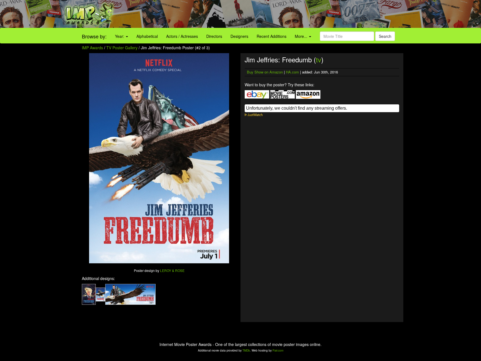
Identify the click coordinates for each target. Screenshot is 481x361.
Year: (120, 36)
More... (301, 36)
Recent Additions (271, 36)
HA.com (292, 72)
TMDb (246, 350)
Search (385, 36)
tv (318, 59)
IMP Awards (92, 47)
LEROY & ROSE (172, 270)
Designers (239, 36)
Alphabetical (147, 36)
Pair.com (278, 350)
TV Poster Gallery (122, 47)
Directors (214, 36)
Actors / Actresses (182, 36)
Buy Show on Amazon (265, 72)
